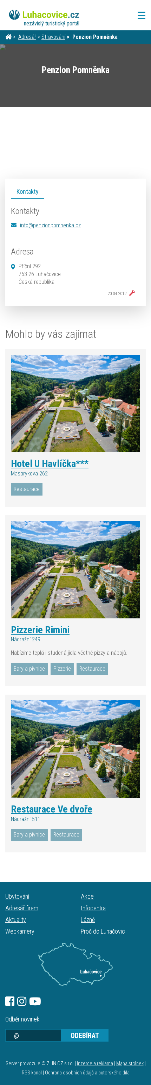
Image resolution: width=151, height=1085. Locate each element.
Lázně (88, 919)
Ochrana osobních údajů (69, 1073)
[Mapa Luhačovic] (75, 964)
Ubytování (17, 896)
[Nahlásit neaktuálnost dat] (130, 293)
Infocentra (93, 908)
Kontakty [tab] (28, 191)
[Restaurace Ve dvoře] (75, 749)
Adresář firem (21, 908)
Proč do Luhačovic (103, 931)
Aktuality (15, 919)
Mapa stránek (130, 1064)
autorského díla (114, 1073)
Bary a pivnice (29, 668)
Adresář (27, 37)
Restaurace (27, 489)
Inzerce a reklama (95, 1064)
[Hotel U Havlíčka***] (75, 403)
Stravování (53, 37)
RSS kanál (32, 1073)
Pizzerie (62, 668)
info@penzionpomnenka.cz (50, 225)
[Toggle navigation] (139, 15)
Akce (87, 896)
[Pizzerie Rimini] (75, 569)
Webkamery (19, 931)
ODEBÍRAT (85, 1035)
